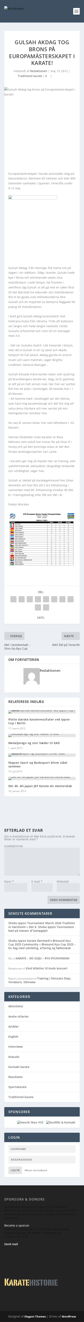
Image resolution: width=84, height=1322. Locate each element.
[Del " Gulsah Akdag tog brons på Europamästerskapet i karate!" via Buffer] (62, 599)
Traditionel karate (30, 76)
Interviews (15, 1047)
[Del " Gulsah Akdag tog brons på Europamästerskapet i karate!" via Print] (46, 607)
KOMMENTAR (13, 846)
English (13, 1036)
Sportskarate (17, 1087)
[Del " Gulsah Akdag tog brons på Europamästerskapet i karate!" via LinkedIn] (54, 599)
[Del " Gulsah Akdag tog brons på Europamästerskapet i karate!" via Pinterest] (46, 599)
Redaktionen (38, 71)
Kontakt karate (18, 1067)
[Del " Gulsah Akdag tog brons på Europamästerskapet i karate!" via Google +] (30, 599)
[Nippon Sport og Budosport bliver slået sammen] (42, 755)
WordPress (69, 1316)
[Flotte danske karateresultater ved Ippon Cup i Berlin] (42, 712)
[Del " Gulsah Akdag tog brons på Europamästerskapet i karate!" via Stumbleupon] (70, 599)
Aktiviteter (15, 1006)
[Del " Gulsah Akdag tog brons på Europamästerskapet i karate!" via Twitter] (22, 599)
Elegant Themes (35, 1316)
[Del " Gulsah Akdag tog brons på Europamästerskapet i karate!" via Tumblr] (38, 599)
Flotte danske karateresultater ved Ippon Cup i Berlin (39, 721)
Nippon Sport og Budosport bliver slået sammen (37, 764)
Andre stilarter (18, 1016)
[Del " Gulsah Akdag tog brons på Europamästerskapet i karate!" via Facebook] (13, 599)
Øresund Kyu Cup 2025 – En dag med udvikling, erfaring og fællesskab (42, 946)
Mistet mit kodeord (36, 1170)
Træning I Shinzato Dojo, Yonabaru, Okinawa (39, 980)
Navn (9, 881)
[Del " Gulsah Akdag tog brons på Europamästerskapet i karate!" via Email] (38, 607)
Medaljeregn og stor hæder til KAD (34, 743)
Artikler (13, 1026)
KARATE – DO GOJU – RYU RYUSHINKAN (42, 958)
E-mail (36, 881)
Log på (15, 1170)
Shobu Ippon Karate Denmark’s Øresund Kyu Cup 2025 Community (39, 942)
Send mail (11, 1244)
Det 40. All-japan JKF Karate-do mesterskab (40, 786)
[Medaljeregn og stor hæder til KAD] (42, 735)
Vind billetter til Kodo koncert (46, 968)
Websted (63, 881)
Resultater (15, 1077)
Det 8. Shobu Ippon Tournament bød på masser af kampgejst (41, 929)
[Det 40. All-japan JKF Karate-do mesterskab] (42, 778)
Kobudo (13, 1057)
